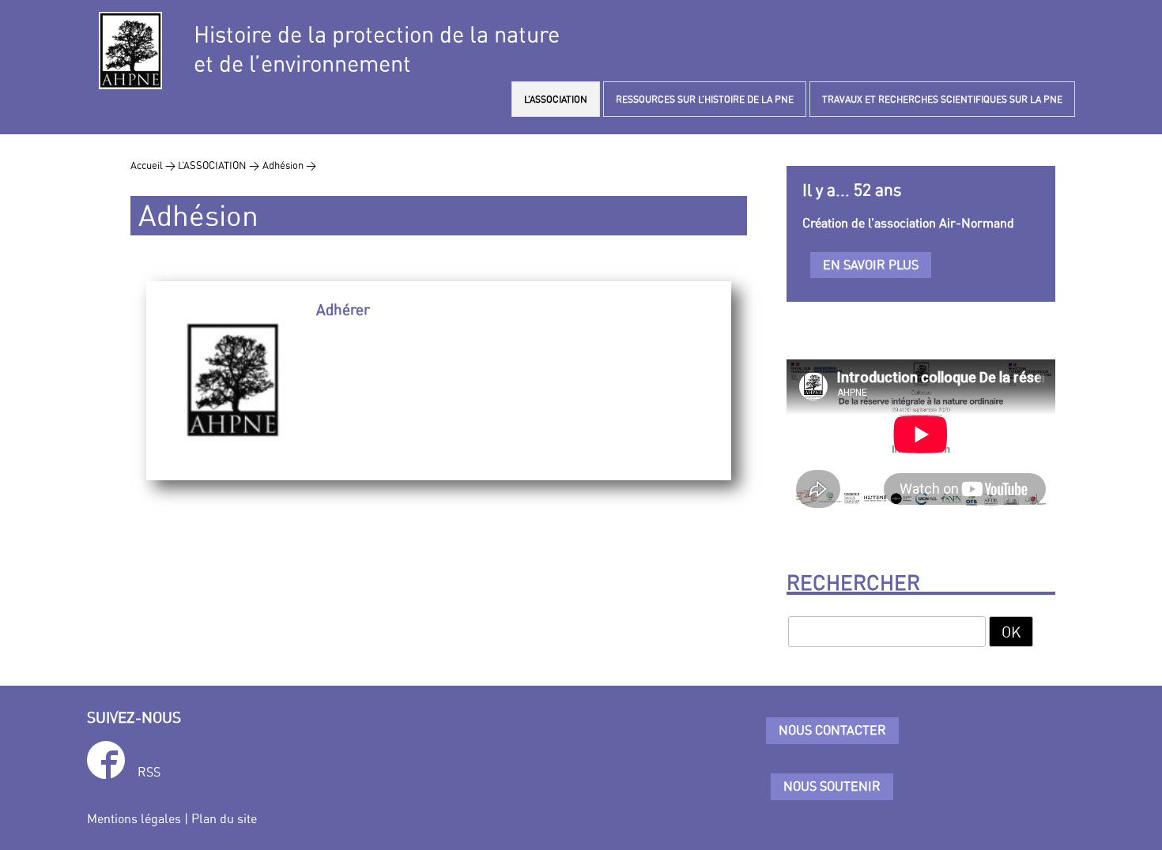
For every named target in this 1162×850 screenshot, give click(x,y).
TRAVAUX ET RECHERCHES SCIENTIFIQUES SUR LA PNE (942, 99)
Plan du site (224, 818)
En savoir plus (871, 265)
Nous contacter (832, 730)
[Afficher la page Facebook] (106, 762)
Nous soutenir (832, 786)
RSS (149, 772)
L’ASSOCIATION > (218, 165)
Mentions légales (134, 818)
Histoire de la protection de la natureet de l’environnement (377, 49)
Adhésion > (289, 165)
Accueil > (154, 165)
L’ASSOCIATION (555, 99)
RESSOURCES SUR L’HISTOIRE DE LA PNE (705, 99)
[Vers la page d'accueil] (130, 50)
